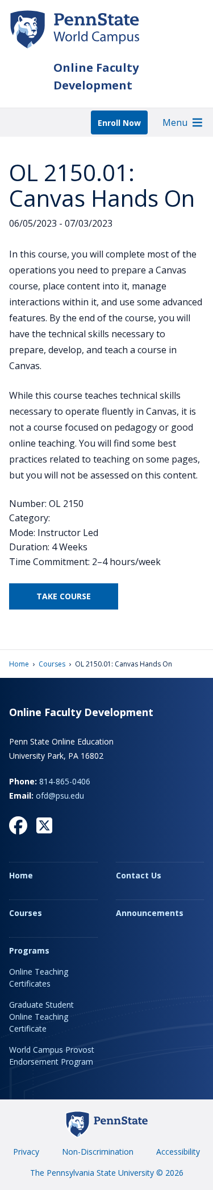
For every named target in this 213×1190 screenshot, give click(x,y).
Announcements (149, 912)
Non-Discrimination (97, 1151)
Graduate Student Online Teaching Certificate (41, 1016)
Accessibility (178, 1151)
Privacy (26, 1151)
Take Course (63, 596)
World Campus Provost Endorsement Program (51, 1055)
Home (19, 664)
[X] (44, 825)
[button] (174, 122)
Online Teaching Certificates (38, 977)
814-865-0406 (64, 781)
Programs (29, 950)
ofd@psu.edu (60, 795)
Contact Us (138, 875)
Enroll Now (119, 122)
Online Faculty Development (96, 76)
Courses (52, 664)
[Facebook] (18, 825)
